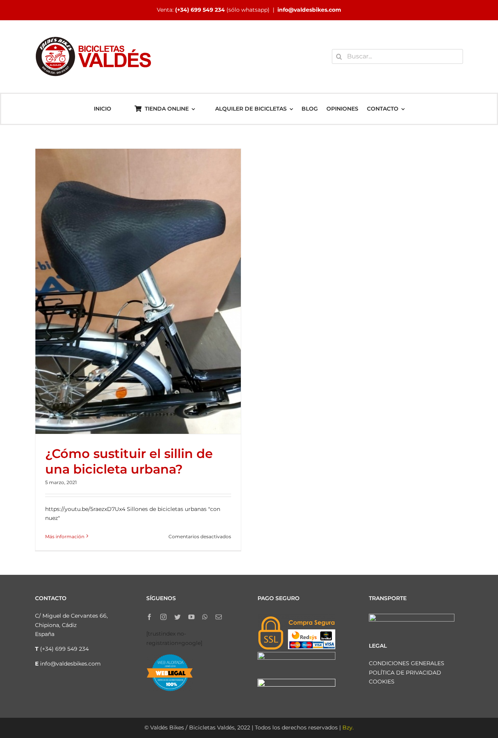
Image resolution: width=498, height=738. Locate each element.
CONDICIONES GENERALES (406, 663)
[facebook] (149, 617)
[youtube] (191, 617)
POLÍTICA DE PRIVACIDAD (405, 672)
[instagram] (163, 617)
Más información (64, 536)
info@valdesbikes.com (309, 9)
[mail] (219, 617)
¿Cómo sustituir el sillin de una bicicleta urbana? (129, 461)
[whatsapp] (205, 617)
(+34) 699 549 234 (200, 9)
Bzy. (348, 727)
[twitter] (177, 617)
